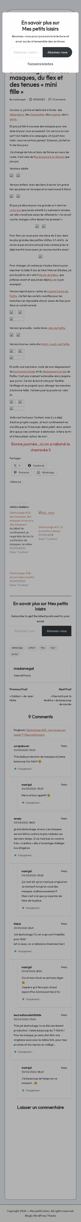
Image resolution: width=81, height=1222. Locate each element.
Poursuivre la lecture (40, 63)
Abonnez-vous (57, 52)
